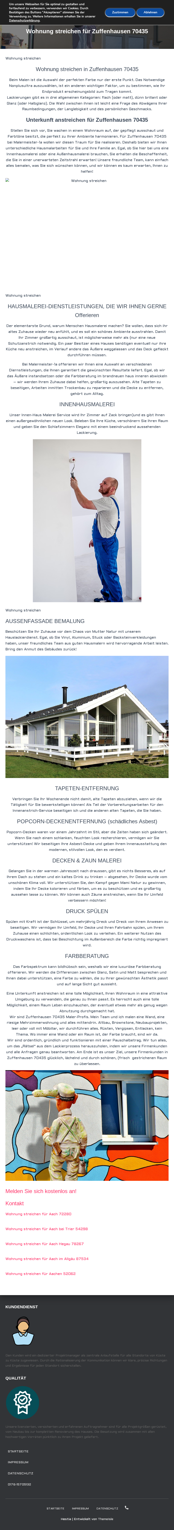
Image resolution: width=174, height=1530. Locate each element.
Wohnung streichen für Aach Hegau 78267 (44, 1244)
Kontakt (14, 1203)
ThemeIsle (105, 1519)
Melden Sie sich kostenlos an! (41, 1191)
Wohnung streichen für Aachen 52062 (40, 1274)
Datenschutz (20, 1473)
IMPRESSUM (18, 1462)
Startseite (18, 1451)
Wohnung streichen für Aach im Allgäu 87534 (47, 1259)
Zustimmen (120, 12)
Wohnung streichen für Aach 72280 (38, 1214)
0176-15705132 (19, 1484)
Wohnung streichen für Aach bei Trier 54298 (46, 1229)
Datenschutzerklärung (24, 21)
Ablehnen (150, 12)
